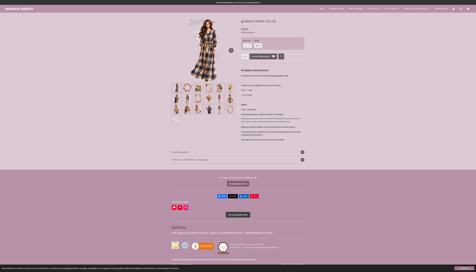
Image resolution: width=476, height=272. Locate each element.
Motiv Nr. (247, 41)
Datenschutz (183, 232)
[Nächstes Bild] (231, 50)
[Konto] (454, 8)
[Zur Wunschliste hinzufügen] (281, 56)
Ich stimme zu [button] (464, 268)
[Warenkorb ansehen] (468, 8)
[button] (176, 88)
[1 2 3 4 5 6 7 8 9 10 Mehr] (245, 56)
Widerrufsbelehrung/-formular (258, 232)
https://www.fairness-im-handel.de (265, 247)
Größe (256, 41)
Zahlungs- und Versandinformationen (226, 232)
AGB (174, 232)
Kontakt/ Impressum (199, 232)
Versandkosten (249, 32)
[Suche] (461, 8)
